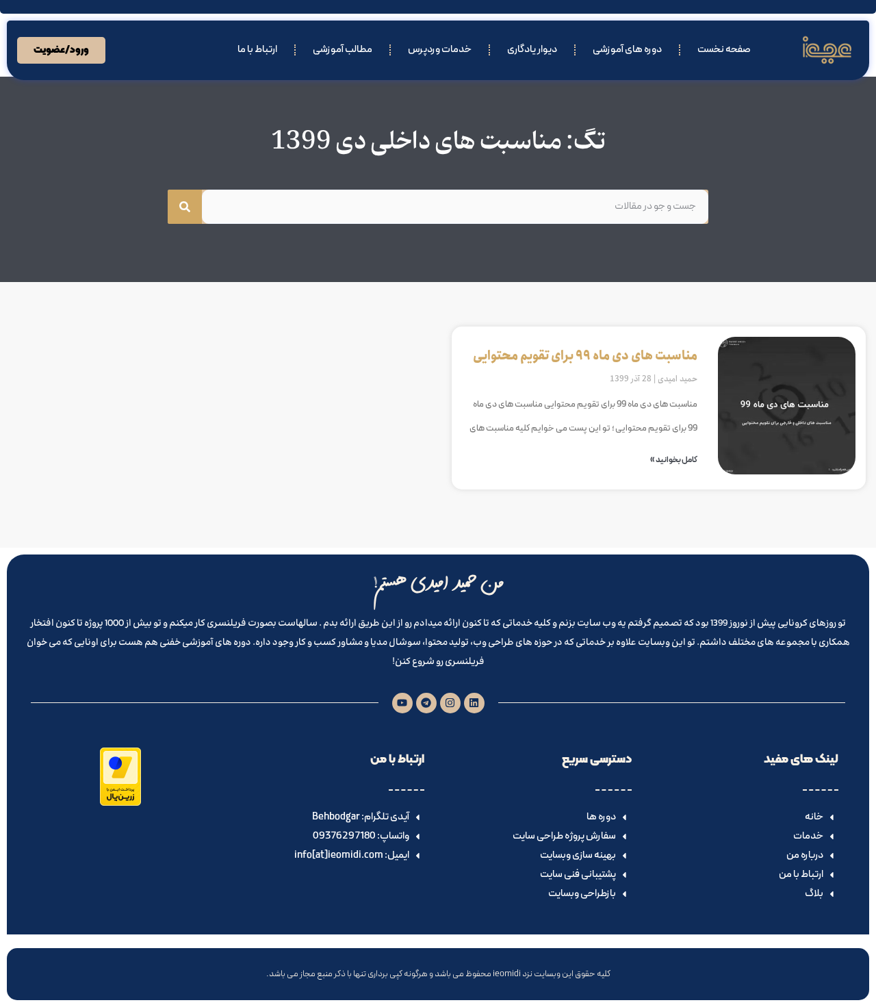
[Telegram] (426, 703)
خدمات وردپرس (440, 50)
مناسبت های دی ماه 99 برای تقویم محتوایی (585, 356)
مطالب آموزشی (342, 50)
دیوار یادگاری (532, 50)
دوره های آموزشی (627, 50)
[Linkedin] (474, 703)
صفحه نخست (724, 50)
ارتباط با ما (257, 50)
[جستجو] (185, 207)
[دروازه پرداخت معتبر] (120, 803)
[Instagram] (450, 703)
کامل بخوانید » (673, 460)
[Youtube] (402, 703)
